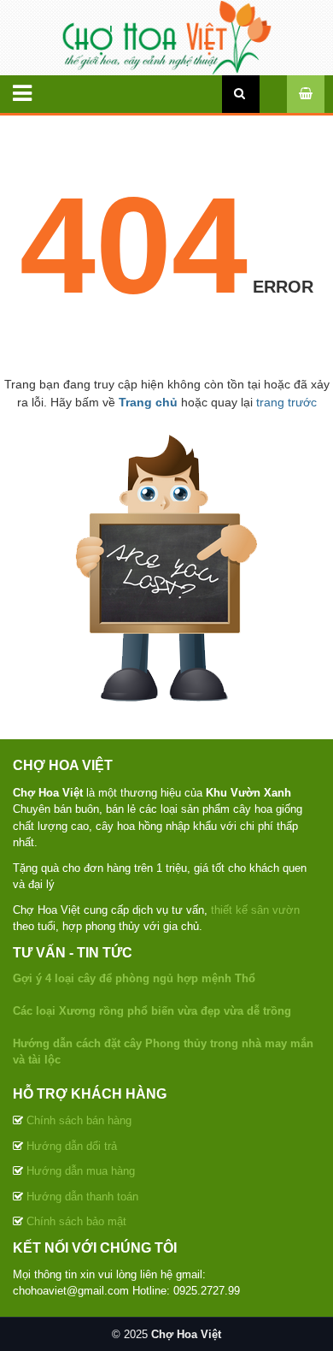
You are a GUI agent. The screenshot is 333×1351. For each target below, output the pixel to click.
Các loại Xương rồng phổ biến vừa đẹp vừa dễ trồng (152, 1010)
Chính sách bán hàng (78, 1120)
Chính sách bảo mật (76, 1221)
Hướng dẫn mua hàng (80, 1170)
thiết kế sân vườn (255, 910)
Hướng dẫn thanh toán (82, 1196)
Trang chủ (148, 402)
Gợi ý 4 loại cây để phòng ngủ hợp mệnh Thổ (134, 978)
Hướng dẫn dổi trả (71, 1146)
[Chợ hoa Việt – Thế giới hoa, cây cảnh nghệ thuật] (166, 37)
